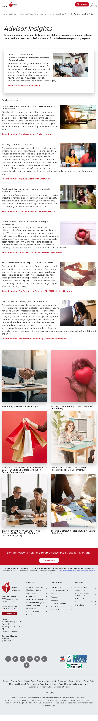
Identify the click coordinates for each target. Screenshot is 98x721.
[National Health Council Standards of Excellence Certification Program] (62, 659)
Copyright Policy (75, 681)
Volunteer (55, 600)
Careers (29, 614)
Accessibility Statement (57, 681)
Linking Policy (39, 684)
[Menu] (4, 3)
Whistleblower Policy (55, 684)
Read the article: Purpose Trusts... (25, 85)
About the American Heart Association (34, 588)
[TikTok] (30, 659)
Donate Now (49, 560)
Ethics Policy (89, 681)
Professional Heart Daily (85, 602)
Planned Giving (40, 14)
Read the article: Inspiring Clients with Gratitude (25, 179)
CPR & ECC (79, 599)
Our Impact (31, 593)
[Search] (93, 2)
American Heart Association (81, 588)
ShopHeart (55, 606)
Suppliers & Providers (37, 687)
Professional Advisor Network (60, 14)
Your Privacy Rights (49, 693)
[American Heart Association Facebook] (8, 659)
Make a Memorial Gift (59, 591)
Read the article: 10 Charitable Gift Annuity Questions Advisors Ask (34, 339)
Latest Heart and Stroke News (33, 607)
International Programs (35, 603)
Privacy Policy (16, 681)
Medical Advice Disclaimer (35, 681)
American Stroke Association (82, 594)
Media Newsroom (33, 611)
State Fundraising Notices (59, 687)
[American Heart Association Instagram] (15, 659)
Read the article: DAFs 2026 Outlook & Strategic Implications (32, 252)
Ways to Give (26, 14)
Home (4, 14)
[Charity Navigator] (80, 659)
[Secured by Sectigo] (73, 666)
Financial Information (34, 599)
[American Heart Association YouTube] (37, 659)
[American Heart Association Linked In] (44, 659)
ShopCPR (55, 609)
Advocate (55, 597)
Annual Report (32, 596)
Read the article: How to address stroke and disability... (29, 211)
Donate (83, 4)
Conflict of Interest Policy (20, 684)
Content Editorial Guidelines (76, 684)
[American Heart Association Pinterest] (27, 665)
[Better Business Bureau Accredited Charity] (69, 659)
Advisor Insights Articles (84, 14)
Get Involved (14, 14)
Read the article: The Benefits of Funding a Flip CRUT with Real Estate (36, 291)
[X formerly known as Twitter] (22, 659)
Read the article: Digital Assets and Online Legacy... (27, 134)
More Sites (79, 605)
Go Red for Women (58, 603)
